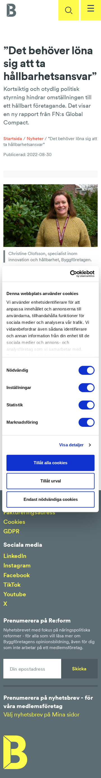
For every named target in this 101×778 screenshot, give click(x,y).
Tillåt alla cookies (50, 462)
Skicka (79, 669)
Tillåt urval (50, 480)
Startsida (12, 138)
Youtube (14, 594)
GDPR (11, 531)
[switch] (87, 387)
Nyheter (35, 138)
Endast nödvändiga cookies (51, 499)
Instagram (17, 565)
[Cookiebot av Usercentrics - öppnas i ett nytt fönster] (71, 273)
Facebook (16, 575)
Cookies (14, 521)
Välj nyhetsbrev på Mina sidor (41, 714)
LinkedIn (14, 556)
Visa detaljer (71, 444)
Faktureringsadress (29, 512)
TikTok (11, 584)
